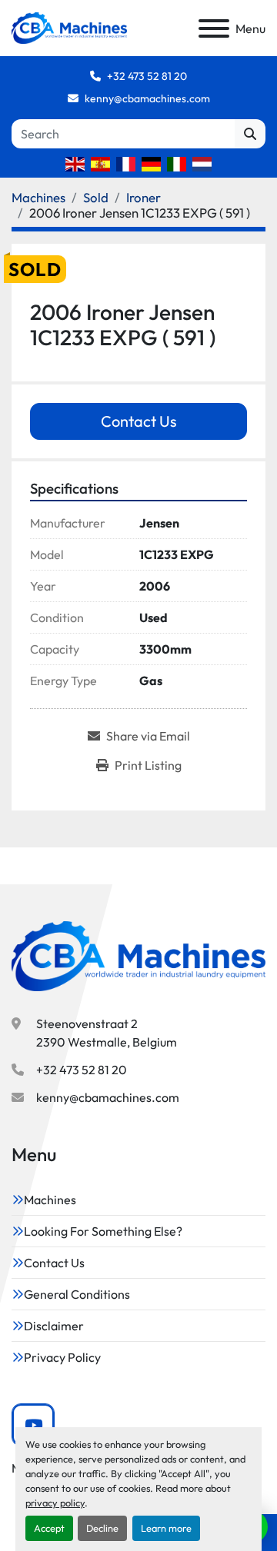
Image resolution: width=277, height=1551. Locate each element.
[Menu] (214, 28)
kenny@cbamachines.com (147, 98)
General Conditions (77, 1294)
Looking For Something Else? (103, 1231)
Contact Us (139, 421)
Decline (102, 1528)
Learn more (166, 1528)
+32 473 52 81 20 (147, 76)
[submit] (250, 133)
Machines (50, 1199)
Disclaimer (54, 1325)
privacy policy (55, 1502)
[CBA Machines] (138, 955)
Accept (49, 1528)
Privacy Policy (62, 1357)
